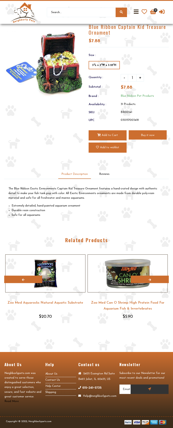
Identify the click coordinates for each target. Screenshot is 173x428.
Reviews (104, 174)
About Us (51, 373)
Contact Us (52, 380)
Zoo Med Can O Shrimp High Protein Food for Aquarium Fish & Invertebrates (127, 305)
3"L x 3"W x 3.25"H (104, 65)
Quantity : (96, 77)
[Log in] (162, 12)
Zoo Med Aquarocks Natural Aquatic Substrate (45, 302)
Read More (11, 401)
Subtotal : (95, 86)
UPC (92, 120)
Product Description (74, 174)
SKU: (92, 112)
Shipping (50, 392)
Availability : (97, 104)
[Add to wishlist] (82, 258)
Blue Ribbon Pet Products (137, 96)
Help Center (53, 386)
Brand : (94, 96)
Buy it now (147, 135)
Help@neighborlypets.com (99, 396)
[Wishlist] (144, 12)
